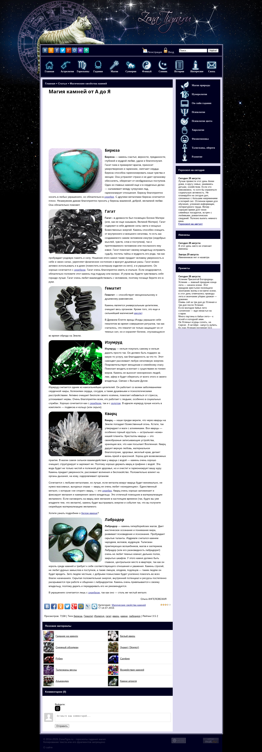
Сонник (163, 65)
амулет (138, 313)
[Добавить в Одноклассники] (60, 606)
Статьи (62, 83)
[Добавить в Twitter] (67, 606)
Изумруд (99, 616)
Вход (171, 52)
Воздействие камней (132, 669)
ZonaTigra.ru (66, 739)
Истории (179, 65)
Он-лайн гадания (201, 103)
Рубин (59, 658)
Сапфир (125, 658)
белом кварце (89, 513)
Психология (198, 112)
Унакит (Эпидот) (129, 647)
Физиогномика (200, 139)
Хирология (198, 130)
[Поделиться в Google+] (74, 606)
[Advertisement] (107, 121)
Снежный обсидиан (67, 647)
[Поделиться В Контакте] (47, 606)
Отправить (62, 726)
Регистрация (155, 52)
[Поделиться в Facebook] (54, 606)
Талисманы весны (66, 669)
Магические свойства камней (88, 83)
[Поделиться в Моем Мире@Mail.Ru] (81, 606)
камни (124, 616)
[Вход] (57, 708)
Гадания (98, 65)
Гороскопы (82, 65)
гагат (108, 616)
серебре (109, 196)
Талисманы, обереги (203, 147)
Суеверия (130, 65)
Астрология (66, 65)
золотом (116, 403)
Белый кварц (127, 636)
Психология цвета (202, 121)
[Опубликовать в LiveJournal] (88, 606)
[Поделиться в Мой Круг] (94, 606)
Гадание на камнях (67, 636)
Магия (114, 65)
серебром (80, 269)
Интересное (195, 65)
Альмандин (62, 681)
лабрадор (134, 616)
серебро (107, 490)
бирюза (78, 616)
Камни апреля (128, 681)
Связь (212, 65)
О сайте (48, 747)
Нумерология (199, 94)
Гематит (88, 616)
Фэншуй (147, 65)
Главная (49, 65)
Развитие (197, 156)
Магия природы (201, 85)
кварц (115, 616)
